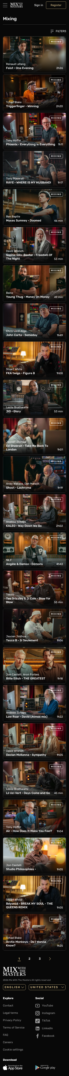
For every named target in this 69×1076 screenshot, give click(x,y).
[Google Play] (50, 1067)
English (12, 987)
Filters (60, 31)
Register (56, 5)
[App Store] (18, 1067)
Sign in (38, 5)
